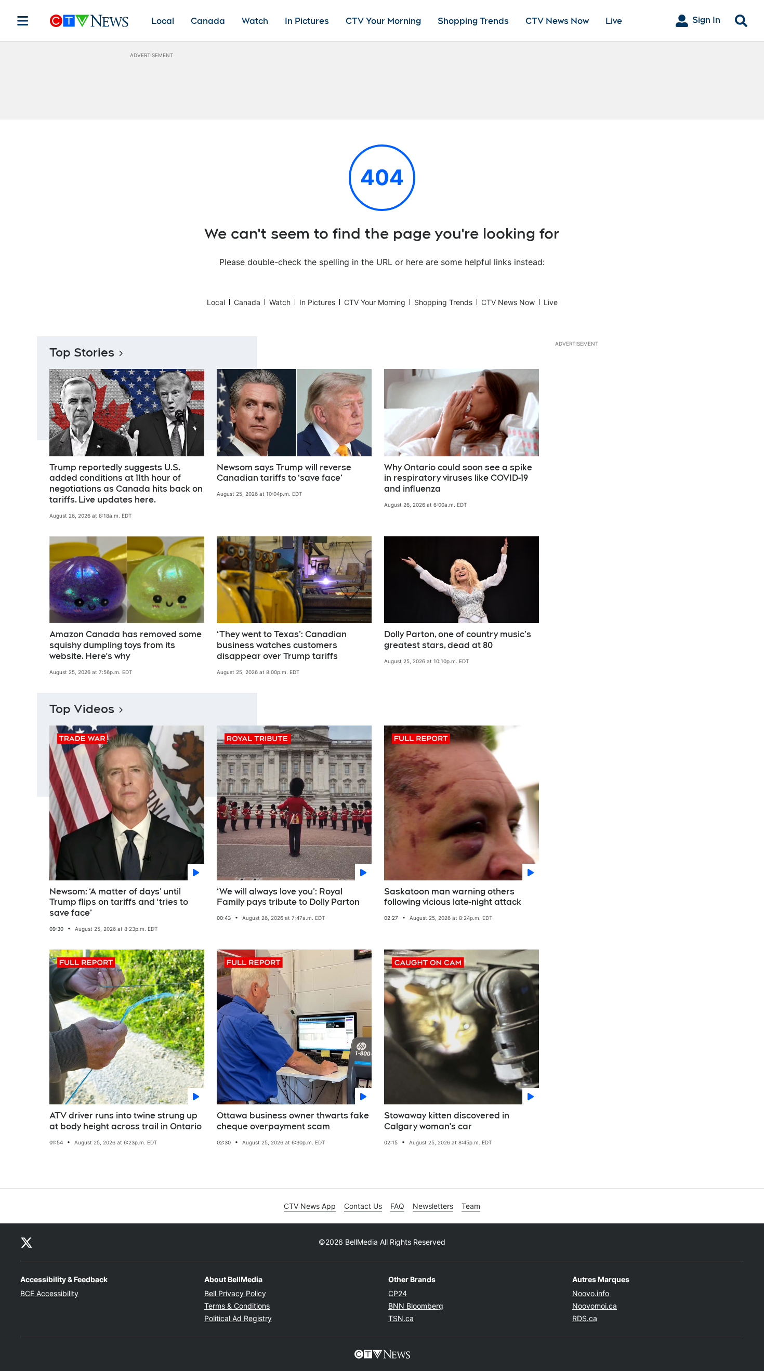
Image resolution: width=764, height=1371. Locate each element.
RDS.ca (584, 1318)
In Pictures (307, 21)
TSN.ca (401, 1318)
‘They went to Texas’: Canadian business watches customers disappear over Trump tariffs (282, 645)
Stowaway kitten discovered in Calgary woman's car (446, 1121)
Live (613, 21)
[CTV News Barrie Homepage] (89, 21)
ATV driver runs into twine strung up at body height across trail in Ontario (125, 1121)
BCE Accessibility (49, 1293)
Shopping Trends (473, 21)
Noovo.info (590, 1293)
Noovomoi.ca (594, 1305)
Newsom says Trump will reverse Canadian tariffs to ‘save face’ (284, 473)
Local (162, 21)
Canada (208, 21)
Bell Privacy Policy (235, 1293)
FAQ (397, 1206)
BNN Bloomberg (415, 1305)
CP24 (397, 1293)
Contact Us (363, 1206)
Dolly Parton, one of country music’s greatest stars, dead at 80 (457, 639)
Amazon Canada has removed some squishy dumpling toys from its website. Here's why (125, 645)
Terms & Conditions (237, 1305)
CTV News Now (557, 21)
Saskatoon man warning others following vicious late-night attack (452, 897)
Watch (255, 21)
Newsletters (433, 1206)
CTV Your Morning (383, 21)
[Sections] (22, 20)
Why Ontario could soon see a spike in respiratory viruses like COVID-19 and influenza (458, 478)
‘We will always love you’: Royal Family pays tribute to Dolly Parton (288, 897)
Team (471, 1206)
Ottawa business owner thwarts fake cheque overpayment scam (293, 1121)
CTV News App (310, 1206)
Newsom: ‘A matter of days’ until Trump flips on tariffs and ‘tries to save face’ (118, 902)
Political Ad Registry (238, 1318)
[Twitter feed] (26, 1242)
